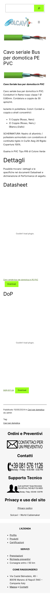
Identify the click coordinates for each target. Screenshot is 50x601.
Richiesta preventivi (20, 559)
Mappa (13, 586)
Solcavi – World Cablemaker (25, 515)
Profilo (13, 535)
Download (11, 284)
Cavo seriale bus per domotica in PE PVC (20, 280)
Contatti (24, 586)
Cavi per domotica (36, 409)
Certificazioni (17, 542)
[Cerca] (39, 8)
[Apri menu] (39, 22)
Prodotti (14, 538)
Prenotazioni (16, 555)
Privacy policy (25, 508)
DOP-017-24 (8, 390)
